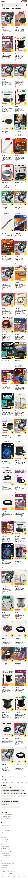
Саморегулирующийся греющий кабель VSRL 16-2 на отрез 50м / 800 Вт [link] (7, 437)
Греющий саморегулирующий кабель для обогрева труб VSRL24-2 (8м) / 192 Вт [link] (20, 437)
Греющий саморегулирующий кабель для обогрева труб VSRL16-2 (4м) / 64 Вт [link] (7, 82)
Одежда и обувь (4, 839)
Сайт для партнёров (5, 819)
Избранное (14, 876)
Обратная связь (4, 865)
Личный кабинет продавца (6, 814)
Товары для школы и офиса (6, 851)
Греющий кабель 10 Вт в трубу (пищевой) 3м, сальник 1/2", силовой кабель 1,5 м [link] (7, 463)
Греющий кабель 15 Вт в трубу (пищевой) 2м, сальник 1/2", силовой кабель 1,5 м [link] (7, 563)
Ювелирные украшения (6, 860)
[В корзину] (12, 24)
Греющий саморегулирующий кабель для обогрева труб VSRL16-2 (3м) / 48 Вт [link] (7, 311)
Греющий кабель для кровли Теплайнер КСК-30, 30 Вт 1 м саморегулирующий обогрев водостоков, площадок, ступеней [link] (20, 489)
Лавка (8, 876)
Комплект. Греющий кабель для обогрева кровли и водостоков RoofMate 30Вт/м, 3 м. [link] (6, 388)
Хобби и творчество (5, 846)
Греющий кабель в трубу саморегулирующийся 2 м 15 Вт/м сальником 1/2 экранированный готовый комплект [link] (7, 615)
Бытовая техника (4, 833)
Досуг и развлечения (5, 830)
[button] (26, 5)
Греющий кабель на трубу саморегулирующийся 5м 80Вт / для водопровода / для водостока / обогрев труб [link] (20, 311)
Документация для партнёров (7, 818)
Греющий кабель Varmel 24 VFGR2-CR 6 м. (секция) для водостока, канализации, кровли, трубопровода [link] (20, 641)
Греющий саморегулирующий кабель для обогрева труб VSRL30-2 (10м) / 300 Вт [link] (7, 209)
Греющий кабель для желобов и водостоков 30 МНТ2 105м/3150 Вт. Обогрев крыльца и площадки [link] (7, 259)
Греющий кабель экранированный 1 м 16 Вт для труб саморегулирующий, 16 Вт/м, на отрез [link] (20, 109)
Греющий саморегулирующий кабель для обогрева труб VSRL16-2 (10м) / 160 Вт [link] (7, 30)
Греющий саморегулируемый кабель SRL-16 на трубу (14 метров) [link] (20, 615)
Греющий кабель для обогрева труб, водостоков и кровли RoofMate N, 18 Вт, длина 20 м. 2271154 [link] (7, 185)
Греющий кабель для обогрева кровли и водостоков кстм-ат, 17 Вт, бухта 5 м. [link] (20, 589)
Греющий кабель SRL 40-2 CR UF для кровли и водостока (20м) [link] (20, 463)
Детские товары (4, 858)
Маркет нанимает (4, 867)
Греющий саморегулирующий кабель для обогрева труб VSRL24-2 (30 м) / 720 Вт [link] (20, 209)
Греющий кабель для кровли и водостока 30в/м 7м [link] (7, 489)
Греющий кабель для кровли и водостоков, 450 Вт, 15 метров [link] (7, 133)
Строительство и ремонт (6, 857)
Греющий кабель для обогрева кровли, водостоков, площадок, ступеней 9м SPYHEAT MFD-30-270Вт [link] (6, 665)
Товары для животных (5, 855)
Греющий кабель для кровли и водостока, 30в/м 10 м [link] (20, 185)
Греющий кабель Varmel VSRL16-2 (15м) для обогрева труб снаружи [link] (20, 259)
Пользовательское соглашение (7, 863)
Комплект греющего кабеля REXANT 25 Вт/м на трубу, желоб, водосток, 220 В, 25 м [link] (20, 285)
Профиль (25, 876)
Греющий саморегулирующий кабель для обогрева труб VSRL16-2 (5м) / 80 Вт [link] (7, 589)
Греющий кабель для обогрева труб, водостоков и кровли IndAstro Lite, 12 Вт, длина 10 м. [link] (20, 235)
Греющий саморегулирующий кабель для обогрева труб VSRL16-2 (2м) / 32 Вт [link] (7, 285)
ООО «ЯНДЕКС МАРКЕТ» (9, 871)
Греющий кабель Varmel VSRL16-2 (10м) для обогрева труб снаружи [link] (20, 82)
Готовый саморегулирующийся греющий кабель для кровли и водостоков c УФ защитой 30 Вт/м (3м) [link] (20, 134)
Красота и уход (4, 844)
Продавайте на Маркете (6, 816)
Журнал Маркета (4, 868)
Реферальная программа (6, 825)
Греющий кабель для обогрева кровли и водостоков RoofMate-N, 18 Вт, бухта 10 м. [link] (20, 337)
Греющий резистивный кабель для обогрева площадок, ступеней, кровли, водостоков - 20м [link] (20, 362)
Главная (3, 876)
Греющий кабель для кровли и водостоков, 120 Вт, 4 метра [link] (20, 30)
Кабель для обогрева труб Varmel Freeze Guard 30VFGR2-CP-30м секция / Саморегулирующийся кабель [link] (7, 641)
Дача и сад (3, 848)
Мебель (2, 832)
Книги (2, 850)
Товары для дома (4, 841)
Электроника (4, 837)
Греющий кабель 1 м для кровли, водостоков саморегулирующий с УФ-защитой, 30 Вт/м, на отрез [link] (20, 56)
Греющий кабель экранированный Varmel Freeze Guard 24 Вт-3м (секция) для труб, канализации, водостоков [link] (7, 514)
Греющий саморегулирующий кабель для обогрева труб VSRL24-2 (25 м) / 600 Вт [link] (7, 767)
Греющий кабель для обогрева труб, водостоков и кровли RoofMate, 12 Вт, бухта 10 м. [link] (20, 690)
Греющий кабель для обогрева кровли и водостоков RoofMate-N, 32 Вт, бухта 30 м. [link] (20, 665)
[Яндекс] (10, 873)
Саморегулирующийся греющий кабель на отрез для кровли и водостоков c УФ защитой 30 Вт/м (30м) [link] (7, 362)
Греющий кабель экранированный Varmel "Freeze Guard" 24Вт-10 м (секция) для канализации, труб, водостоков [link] (20, 767)
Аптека (2, 842)
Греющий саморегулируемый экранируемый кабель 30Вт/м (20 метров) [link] (6, 715)
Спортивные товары (5, 853)
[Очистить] (22, 5)
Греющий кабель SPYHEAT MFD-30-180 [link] (7, 109)
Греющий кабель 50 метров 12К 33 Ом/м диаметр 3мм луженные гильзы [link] (7, 337)
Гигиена (2, 835)
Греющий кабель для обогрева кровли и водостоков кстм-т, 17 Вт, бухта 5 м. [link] (20, 413)
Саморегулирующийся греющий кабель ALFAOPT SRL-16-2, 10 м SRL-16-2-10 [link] (7, 158)
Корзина (19, 876)
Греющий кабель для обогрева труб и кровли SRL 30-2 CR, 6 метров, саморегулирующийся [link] (20, 388)
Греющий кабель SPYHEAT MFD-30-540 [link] (20, 539)
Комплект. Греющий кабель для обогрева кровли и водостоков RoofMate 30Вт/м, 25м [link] (6, 539)
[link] (6, 788)
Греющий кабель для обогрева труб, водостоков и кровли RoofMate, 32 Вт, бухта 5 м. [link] (7, 56)
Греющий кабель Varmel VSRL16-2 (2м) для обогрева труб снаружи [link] (20, 741)
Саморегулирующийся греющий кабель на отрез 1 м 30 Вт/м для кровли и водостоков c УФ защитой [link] (7, 413)
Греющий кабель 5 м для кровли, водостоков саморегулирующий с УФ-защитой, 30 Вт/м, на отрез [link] (20, 715)
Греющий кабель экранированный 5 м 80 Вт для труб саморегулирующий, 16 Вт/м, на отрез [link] (7, 690)
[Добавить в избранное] (12, 11)
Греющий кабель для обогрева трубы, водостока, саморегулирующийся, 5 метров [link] (20, 563)
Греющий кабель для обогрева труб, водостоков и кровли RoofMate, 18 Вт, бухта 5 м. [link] (20, 514)
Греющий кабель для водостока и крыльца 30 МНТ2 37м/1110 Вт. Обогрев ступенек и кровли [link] (20, 158)
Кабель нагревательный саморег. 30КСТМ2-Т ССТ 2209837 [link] (7, 235)
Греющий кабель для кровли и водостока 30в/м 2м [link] (7, 741)
